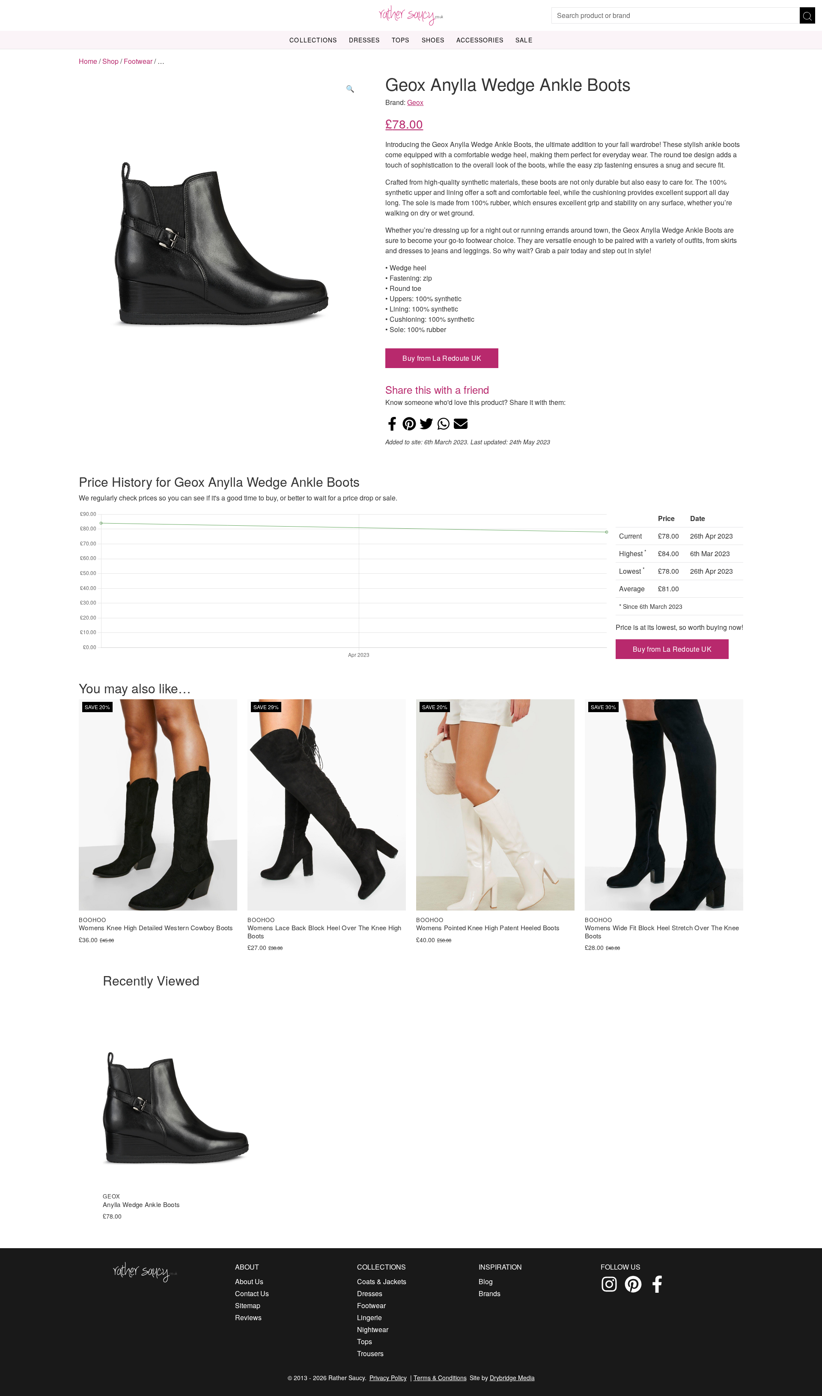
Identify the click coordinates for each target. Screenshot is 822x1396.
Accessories (480, 40)
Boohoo (92, 920)
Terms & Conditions (440, 1377)
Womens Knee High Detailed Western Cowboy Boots (156, 928)
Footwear (138, 61)
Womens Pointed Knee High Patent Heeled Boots (488, 928)
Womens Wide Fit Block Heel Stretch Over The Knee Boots (662, 932)
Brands (489, 1293)
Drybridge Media (512, 1377)
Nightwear (372, 1329)
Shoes (433, 40)
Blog (486, 1281)
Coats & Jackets (381, 1281)
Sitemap (247, 1305)
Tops (400, 40)
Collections (313, 40)
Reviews (248, 1317)
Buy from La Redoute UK (441, 358)
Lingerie (369, 1317)
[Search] (807, 15)
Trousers (370, 1353)
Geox (415, 102)
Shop (110, 61)
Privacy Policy (388, 1377)
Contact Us (252, 1293)
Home (88, 61)
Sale (523, 40)
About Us (249, 1281)
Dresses (364, 40)
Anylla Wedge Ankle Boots (141, 1205)
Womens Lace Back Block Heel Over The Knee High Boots (324, 932)
